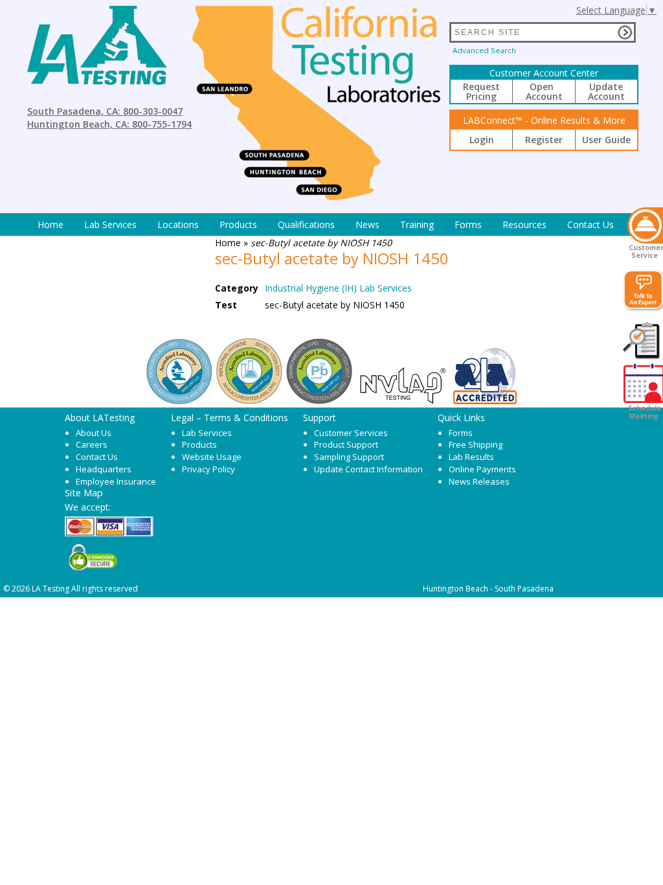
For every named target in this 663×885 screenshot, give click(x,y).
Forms (468, 224)
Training (417, 224)
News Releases (479, 481)
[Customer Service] (645, 225)
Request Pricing (481, 91)
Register (544, 139)
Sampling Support (349, 457)
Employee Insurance (116, 481)
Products (238, 224)
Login (481, 139)
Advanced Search (484, 50)
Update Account (606, 91)
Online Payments (482, 469)
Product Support (346, 444)
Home (50, 224)
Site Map (84, 492)
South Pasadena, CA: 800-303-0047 (105, 111)
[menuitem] (50, 224)
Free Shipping (475, 444)
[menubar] (325, 224)
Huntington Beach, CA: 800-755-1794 (109, 124)
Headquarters (103, 469)
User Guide (606, 139)
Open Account (544, 91)
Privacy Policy (208, 469)
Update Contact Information (368, 469)
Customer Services (351, 433)
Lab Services (207, 433)
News (367, 224)
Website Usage (212, 457)
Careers (91, 444)
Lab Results (471, 457)
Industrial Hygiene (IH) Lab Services (338, 288)
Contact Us (590, 224)
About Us (93, 433)
